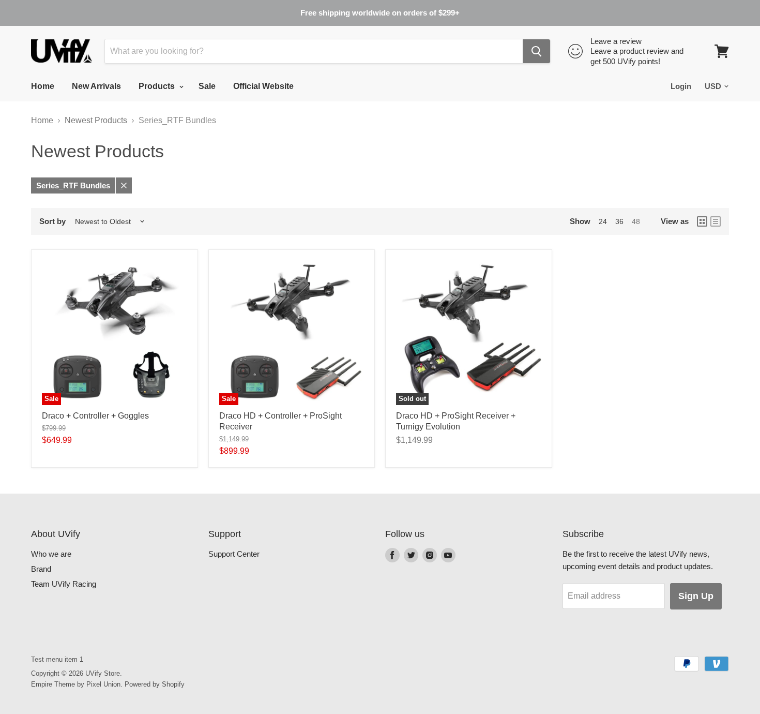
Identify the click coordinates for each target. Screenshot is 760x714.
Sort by (52, 221)
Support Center (234, 553)
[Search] (536, 51)
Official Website (263, 86)
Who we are (51, 553)
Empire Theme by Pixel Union (75, 684)
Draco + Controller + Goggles (95, 415)
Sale (207, 86)
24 (603, 221)
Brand (41, 568)
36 (619, 221)
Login (681, 86)
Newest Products (96, 120)
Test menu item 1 (57, 659)
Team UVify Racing (63, 583)
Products (158, 86)
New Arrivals (96, 86)
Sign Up (695, 596)
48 (636, 221)
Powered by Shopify (155, 684)
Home (42, 86)
